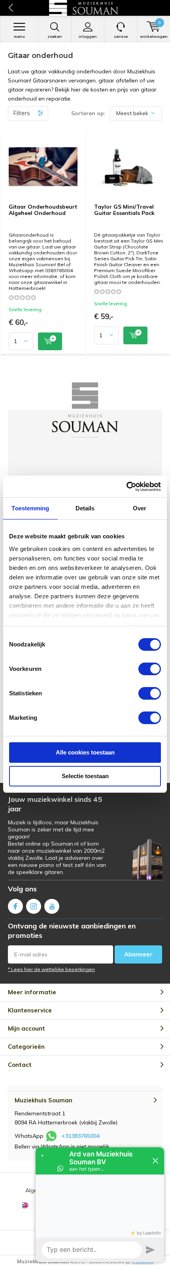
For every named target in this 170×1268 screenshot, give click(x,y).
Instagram (33, 906)
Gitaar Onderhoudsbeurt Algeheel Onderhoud (43, 210)
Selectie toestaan (85, 776)
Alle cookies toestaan (85, 752)
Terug (10, 8)
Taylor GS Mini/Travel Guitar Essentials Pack (124, 210)
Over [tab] (139, 508)
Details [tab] (85, 508)
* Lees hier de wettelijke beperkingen (51, 969)
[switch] (149, 669)
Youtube (51, 906)
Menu (19, 36)
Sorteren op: (88, 113)
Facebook (15, 906)
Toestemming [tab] (30, 508)
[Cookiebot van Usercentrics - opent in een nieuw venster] (126, 487)
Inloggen (88, 36)
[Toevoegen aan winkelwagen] (50, 341)
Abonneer (138, 954)
